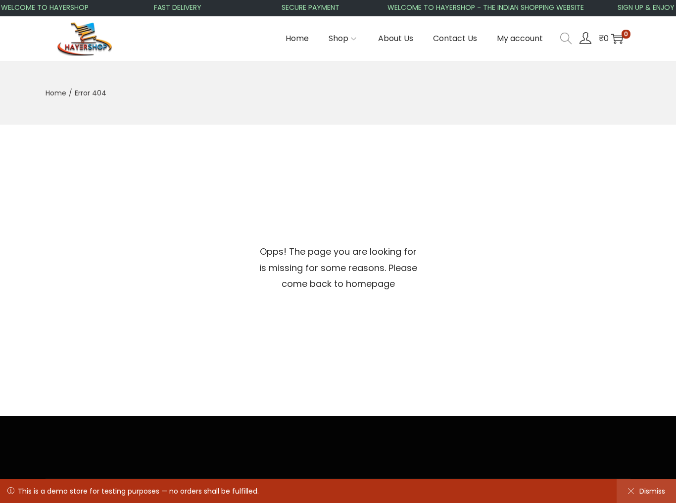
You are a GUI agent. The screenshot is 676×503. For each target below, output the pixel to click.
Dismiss (652, 491)
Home (56, 93)
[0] (617, 39)
